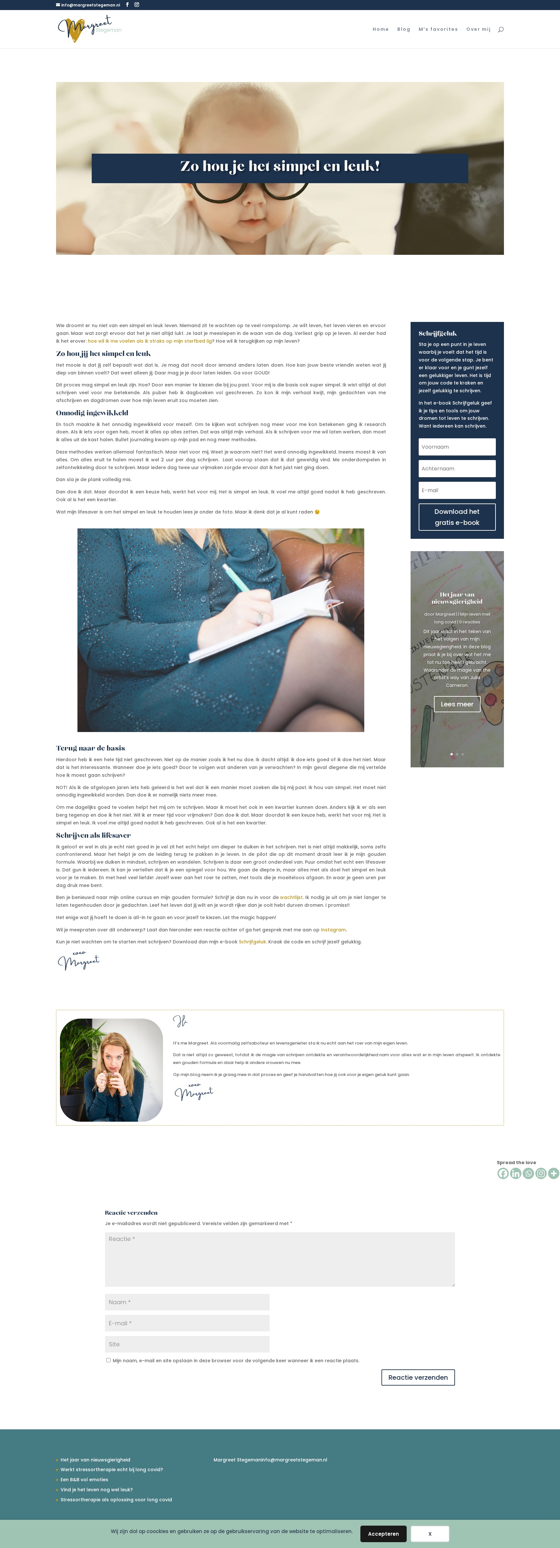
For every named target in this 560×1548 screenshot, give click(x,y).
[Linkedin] (515, 1173)
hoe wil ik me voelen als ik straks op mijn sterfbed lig (150, 341)
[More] (553, 1173)
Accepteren (383, 1533)
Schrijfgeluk (252, 942)
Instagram (333, 930)
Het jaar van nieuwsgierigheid (457, 598)
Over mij (478, 29)
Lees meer (457, 704)
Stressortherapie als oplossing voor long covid (116, 1499)
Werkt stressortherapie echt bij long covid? (112, 1469)
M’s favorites (438, 29)
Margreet (445, 614)
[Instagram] (541, 1173)
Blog (404, 29)
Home (381, 29)
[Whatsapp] (528, 1173)
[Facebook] (503, 1173)
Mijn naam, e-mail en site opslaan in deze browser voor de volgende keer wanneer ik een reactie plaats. (236, 1360)
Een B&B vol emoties (84, 1479)
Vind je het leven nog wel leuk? (97, 1489)
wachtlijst (291, 897)
